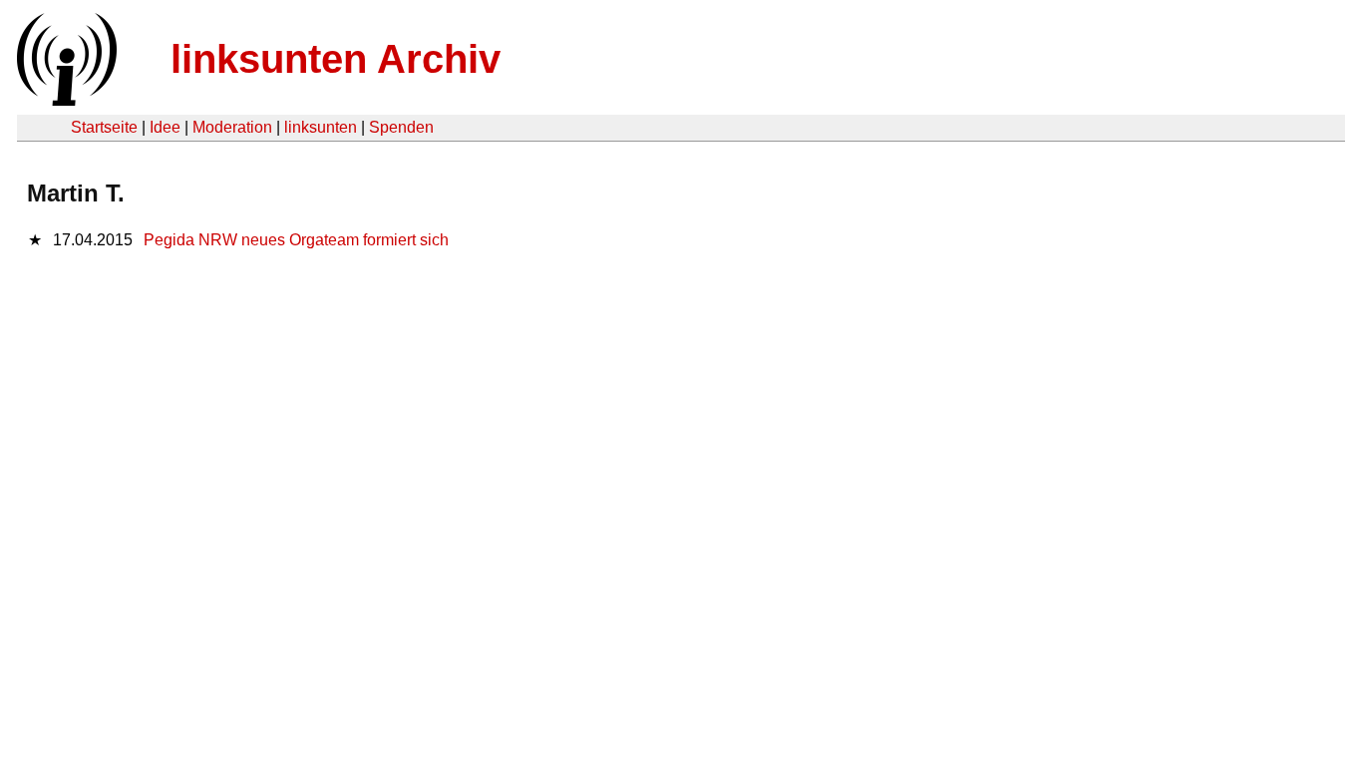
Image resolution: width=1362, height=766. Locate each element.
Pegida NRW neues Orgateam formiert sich (296, 239)
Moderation (232, 127)
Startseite (104, 127)
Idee (165, 127)
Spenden (401, 127)
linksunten (320, 127)
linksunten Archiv (335, 59)
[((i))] (65, 100)
